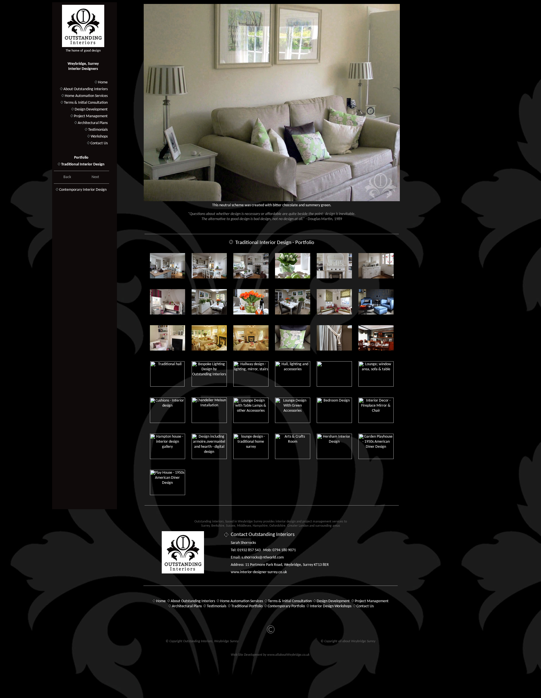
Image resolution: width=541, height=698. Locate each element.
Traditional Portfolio (247, 606)
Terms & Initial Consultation (86, 103)
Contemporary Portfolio (286, 606)
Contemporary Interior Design (83, 190)
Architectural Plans (93, 123)
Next (95, 177)
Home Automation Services (86, 96)
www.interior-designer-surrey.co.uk (259, 572)
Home (103, 82)
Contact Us (99, 143)
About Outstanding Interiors (85, 89)
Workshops (99, 136)
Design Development (91, 109)
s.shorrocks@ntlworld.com (262, 557)
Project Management (91, 116)
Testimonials (98, 130)
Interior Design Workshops (330, 606)
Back (67, 177)
